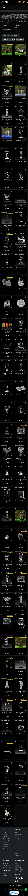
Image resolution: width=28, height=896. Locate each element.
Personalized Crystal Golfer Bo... (7, 459)
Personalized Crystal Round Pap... (21, 480)
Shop (6, 11)
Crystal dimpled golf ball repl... (21, 734)
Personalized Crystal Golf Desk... (21, 289)
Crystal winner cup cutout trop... (7, 713)
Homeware (5, 836)
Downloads (17, 843)
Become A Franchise (7, 867)
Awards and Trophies (7, 838)
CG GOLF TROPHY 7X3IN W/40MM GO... (21, 798)
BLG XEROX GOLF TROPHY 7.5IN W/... (21, 777)
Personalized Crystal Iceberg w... (7, 311)
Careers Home (18, 855)
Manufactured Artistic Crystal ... (20, 226)
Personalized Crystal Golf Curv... (7, 649)
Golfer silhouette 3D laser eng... (7, 544)
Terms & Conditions (19, 871)
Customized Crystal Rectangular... (21, 671)
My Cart (4, 877)
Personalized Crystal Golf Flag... (21, 183)
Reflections (5, 846)
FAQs (16, 863)
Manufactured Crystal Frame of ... (21, 586)
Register (16, 853)
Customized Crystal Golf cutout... (7, 289)
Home (2, 11)
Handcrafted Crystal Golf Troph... (7, 120)
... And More (5, 855)
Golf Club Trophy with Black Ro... (7, 99)
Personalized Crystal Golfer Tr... (7, 501)
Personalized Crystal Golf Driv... (7, 565)
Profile (16, 845)
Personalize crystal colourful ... (7, 332)
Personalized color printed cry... (21, 311)
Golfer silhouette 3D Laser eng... (7, 162)
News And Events (18, 834)
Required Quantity (7, 29)
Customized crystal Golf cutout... (21, 247)
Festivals (5, 834)
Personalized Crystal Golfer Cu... (7, 183)
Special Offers (17, 838)
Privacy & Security (18, 867)
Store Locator (6, 865)
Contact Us (5, 863)
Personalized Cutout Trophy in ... (20, 374)
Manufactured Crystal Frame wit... (7, 628)
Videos (16, 840)
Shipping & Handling (19, 869)
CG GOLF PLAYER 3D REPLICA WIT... (7, 819)
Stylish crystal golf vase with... (20, 141)
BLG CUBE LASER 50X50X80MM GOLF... (20, 755)
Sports (9, 11)
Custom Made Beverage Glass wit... (7, 374)
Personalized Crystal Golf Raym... (7, 205)
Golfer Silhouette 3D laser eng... (7, 141)
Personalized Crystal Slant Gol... (7, 522)
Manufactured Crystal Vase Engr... (21, 459)
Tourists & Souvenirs (7, 848)
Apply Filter (6, 39)
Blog (16, 836)
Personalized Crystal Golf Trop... (21, 56)
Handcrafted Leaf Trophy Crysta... (7, 56)
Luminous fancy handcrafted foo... (21, 78)
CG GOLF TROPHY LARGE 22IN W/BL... (7, 798)
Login (16, 851)
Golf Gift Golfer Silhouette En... (7, 78)
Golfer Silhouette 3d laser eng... (21, 99)
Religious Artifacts (6, 844)
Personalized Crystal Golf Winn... (21, 649)
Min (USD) (5, 25)
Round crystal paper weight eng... (20, 416)
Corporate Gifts (6, 853)
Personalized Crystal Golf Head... (7, 353)
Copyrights (17, 865)
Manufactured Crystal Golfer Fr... (21, 438)
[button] (14, 893)
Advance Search (20, 39)
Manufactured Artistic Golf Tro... (21, 332)
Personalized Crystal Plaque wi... (20, 501)
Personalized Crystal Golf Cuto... (21, 353)
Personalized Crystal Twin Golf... (7, 586)
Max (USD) (18, 25)
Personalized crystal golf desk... (21, 395)
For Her (4, 832)
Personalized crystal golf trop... (7, 226)
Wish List (5, 880)
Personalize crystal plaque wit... (7, 755)
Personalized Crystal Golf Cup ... (21, 565)
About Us (17, 832)
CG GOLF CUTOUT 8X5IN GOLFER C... (7, 777)
